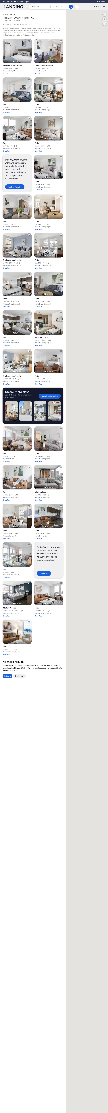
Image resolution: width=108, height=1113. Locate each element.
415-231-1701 (13, 2)
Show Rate (6, 74)
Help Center (101, 2)
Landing (5, 14)
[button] (60, 7)
